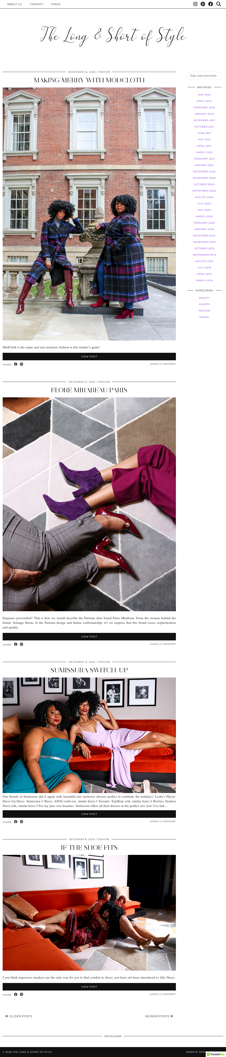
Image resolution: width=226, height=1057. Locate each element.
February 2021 (204, 158)
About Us (14, 4)
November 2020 (204, 177)
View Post (89, 356)
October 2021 (204, 126)
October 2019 (204, 248)
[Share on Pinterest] (21, 364)
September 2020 (204, 190)
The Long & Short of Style (32, 1052)
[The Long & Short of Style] (113, 36)
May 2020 (204, 210)
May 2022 (204, 94)
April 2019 (204, 274)
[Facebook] (210, 4)
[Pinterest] (203, 4)
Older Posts (20, 1016)
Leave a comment (163, 363)
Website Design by (204, 1052)
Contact (36, 4)
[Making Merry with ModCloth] (89, 339)
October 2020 (204, 184)
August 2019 (204, 261)
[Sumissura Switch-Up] (89, 791)
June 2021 (204, 133)
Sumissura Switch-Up (89, 670)
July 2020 (204, 203)
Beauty (204, 297)
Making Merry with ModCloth (89, 80)
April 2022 (204, 101)
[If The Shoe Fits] (89, 969)
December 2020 (204, 171)
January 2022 (204, 113)
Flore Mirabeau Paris (89, 390)
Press (56, 4)
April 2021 (204, 145)
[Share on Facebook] (16, 364)
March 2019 (204, 280)
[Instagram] (195, 4)
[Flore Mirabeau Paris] (89, 610)
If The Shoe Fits (89, 847)
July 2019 (204, 267)
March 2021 (204, 152)
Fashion (104, 71)
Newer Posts (157, 1016)
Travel (204, 317)
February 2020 (204, 222)
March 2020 (204, 216)
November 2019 (204, 242)
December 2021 (204, 120)
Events (204, 304)
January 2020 (204, 229)
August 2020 (204, 197)
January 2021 (204, 165)
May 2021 (204, 139)
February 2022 (204, 107)
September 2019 (204, 254)
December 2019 (204, 235)
